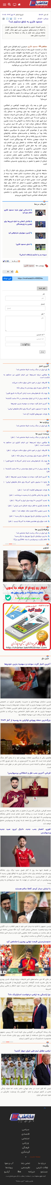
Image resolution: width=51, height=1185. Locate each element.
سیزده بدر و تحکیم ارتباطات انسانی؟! (33, 255)
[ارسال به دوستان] (7, 18)
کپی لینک (7, 278)
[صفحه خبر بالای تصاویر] (27, 626)
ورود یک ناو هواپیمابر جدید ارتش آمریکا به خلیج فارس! (26, 393)
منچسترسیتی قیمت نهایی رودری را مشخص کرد (28, 941)
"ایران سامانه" (20, 1181)
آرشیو (7, 1171)
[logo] (36, 3)
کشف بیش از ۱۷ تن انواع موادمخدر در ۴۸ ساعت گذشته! (26, 398)
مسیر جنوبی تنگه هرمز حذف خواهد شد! (29, 511)
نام (44, 294)
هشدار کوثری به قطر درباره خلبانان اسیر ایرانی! (27, 506)
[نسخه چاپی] (3, 18)
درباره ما (42, 1163)
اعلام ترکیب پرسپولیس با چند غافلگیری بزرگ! (30, 539)
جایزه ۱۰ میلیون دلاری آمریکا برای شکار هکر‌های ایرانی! (27, 409)
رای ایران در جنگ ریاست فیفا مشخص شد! (31, 369)
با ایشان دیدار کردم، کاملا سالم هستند (32, 888)
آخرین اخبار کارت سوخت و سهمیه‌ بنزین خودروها (29, 404)
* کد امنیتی (41, 335)
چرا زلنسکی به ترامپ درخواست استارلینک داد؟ (29, 994)
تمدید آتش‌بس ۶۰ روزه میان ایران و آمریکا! (28, 500)
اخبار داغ (45, 658)
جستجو (44, 1171)
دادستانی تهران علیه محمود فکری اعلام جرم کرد (18, 211)
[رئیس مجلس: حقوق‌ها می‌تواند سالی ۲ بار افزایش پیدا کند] (27, 566)
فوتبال (40, 18)
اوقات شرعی (42, 1167)
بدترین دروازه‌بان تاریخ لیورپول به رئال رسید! (28, 516)
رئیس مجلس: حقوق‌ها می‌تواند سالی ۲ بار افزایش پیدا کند (31, 580)
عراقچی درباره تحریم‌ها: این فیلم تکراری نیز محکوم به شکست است (27, 376)
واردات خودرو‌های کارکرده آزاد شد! (35, 414)
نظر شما (42, 288)
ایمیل (43, 304)
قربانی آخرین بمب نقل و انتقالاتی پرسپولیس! (29, 773)
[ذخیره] (11, 19)
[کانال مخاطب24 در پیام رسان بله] (27, 593)
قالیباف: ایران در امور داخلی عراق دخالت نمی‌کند (29, 383)
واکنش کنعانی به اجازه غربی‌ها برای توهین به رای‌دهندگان (18, 222)
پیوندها (9, 1167)
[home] (19, 5)
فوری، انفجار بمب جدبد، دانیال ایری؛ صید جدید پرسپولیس (25, 831)
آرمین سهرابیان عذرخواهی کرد (19, 233)
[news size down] (15, 19)
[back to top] (42, 1107)
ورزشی (45, 18)
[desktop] (14, 5)
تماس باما (25, 1163)
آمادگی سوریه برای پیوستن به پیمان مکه (32, 388)
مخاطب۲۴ (43, 46)
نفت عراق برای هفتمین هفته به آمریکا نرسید (27, 521)
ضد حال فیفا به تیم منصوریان (36, 1050)
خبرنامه (31, 1171)
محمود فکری (33, 46)
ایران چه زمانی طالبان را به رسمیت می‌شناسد (28, 495)
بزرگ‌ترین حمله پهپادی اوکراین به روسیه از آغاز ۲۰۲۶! (25, 720)
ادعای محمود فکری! (23, 244)
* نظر (43, 314)
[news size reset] (20, 19)
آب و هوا (9, 1163)
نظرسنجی (25, 1167)
